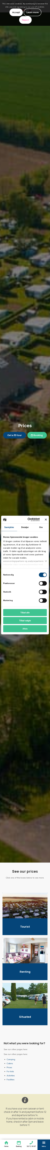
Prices (9, 1067)
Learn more (32, 12)
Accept (16, 12)
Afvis (25, 628)
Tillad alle (25, 612)
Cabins (10, 1063)
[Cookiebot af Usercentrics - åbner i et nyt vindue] (29, 519)
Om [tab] (41, 527)
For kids (10, 1071)
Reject (25, 19)
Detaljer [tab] (25, 527)
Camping (11, 1059)
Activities (11, 1075)
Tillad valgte (25, 620)
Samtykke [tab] (9, 527)
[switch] (43, 583)
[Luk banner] (46, 520)
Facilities (10, 1079)
